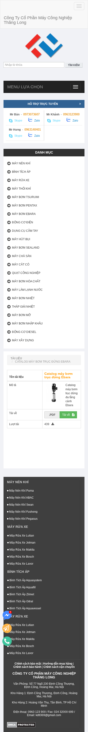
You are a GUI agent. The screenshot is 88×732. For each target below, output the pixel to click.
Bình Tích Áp (21, 171)
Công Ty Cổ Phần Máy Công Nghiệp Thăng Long (38, 20)
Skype (18, 120)
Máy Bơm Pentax (24, 205)
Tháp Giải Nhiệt (23, 306)
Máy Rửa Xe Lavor (21, 563)
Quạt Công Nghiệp (26, 273)
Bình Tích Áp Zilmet (21, 594)
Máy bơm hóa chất (26, 281)
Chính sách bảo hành (27, 667)
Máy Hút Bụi (21, 239)
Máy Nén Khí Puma (21, 490)
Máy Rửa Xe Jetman (22, 542)
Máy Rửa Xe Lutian (21, 535)
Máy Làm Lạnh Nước (27, 289)
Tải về (67, 414)
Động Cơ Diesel (24, 332)
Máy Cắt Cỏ (20, 264)
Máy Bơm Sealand (25, 247)
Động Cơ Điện (22, 222)
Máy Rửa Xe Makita (21, 549)
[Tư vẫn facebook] (7, 615)
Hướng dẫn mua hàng (57, 663)
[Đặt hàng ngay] (7, 628)
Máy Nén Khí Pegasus (23, 518)
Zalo (37, 120)
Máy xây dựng (23, 340)
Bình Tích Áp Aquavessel (25, 608)
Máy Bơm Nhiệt (23, 298)
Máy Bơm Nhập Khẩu (27, 323)
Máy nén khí (21, 163)
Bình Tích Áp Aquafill (22, 587)
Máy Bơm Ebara (24, 214)
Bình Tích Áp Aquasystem (25, 580)
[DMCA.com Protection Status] (21, 724)
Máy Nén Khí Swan (21, 504)
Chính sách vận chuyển (59, 667)
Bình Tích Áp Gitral (21, 601)
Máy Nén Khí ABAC (21, 497)
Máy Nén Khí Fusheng (23, 511)
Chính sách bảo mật (28, 663)
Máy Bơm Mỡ (21, 315)
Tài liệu (16, 358)
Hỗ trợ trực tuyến (43, 104)
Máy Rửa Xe (20, 180)
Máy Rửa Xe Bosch (21, 556)
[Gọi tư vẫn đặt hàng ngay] (7, 641)
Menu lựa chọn (25, 87)
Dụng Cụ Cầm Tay (25, 230)
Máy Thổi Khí (21, 188)
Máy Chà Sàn (21, 256)
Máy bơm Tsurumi (25, 197)
